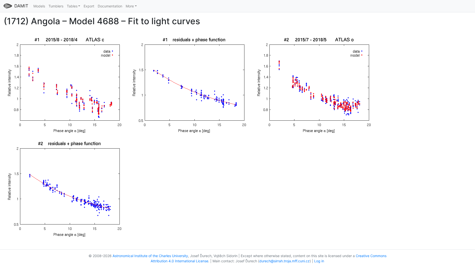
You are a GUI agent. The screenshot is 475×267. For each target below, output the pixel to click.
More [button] (130, 6)
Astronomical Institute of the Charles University (150, 256)
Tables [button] (72, 6)
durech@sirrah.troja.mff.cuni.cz (284, 261)
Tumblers (55, 6)
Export (89, 6)
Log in (319, 261)
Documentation (110, 6)
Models (39, 6)
